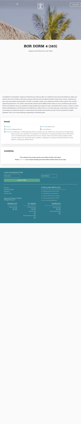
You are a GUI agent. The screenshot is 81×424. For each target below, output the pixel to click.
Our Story (6, 187)
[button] (17, 4)
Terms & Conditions (9, 189)
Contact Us (6, 191)
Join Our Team (7, 193)
